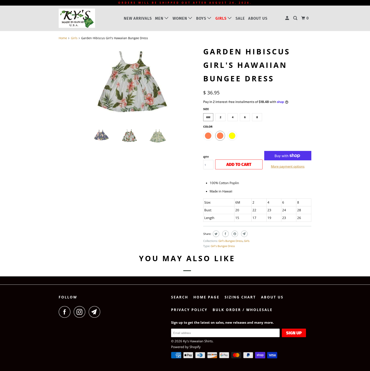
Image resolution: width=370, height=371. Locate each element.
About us (257, 18)
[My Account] (287, 18)
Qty (206, 157)
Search (179, 297)
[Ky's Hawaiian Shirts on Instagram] (81, 312)
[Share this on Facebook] (225, 234)
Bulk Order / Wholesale (243, 309)
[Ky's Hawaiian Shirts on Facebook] (66, 312)
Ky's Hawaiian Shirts (198, 341)
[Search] (295, 18)
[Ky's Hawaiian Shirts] (81, 18)
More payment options (287, 166)
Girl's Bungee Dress (230, 241)
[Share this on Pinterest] (234, 234)
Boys (201, 18)
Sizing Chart (240, 297)
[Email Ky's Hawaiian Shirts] (96, 312)
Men (159, 18)
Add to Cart (238, 164)
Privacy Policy (189, 309)
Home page (206, 297)
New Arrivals (138, 18)
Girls (221, 18)
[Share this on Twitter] (215, 234)
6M (208, 117)
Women (180, 18)
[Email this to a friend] (244, 234)
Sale (240, 18)
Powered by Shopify (186, 347)
